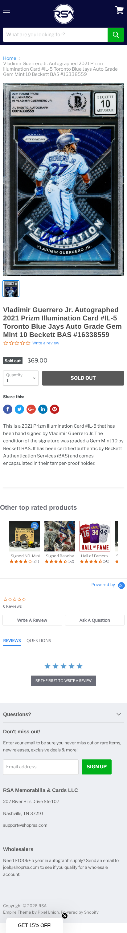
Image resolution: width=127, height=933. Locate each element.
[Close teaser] (65, 916)
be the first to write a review (63, 680)
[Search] (116, 35)
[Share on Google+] (31, 409)
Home (9, 58)
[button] (34, 925)
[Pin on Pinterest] (54, 409)
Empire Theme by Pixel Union (31, 912)
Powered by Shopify (80, 912)
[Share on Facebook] (7, 409)
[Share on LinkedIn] (42, 409)
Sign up (97, 767)
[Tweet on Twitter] (19, 409)
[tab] (32, 620)
